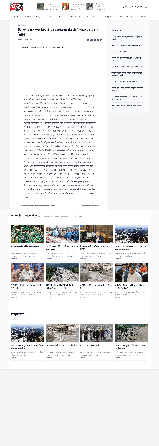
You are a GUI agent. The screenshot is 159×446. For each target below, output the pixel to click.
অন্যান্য (129, 17)
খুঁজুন (145, 17)
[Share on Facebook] (95, 40)
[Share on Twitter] (98, 40)
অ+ (92, 40)
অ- (88, 40)
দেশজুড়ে (40, 17)
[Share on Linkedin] (101, 40)
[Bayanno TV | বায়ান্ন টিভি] (16, 7)
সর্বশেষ (16, 17)
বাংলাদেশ (29, 17)
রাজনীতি (51, 17)
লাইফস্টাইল (97, 17)
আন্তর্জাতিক (85, 17)
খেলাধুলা (109, 17)
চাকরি (119, 17)
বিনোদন (73, 17)
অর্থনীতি (62, 17)
